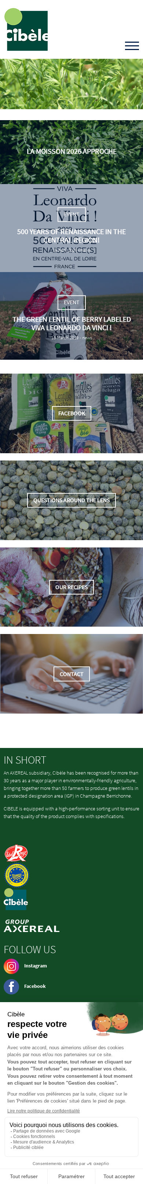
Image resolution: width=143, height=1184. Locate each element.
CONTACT (72, 674)
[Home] (26, 29)
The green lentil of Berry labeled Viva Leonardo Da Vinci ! (71, 323)
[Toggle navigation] (132, 46)
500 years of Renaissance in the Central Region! (71, 235)
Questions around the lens (71, 500)
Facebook (35, 986)
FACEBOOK (71, 413)
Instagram (35, 965)
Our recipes (71, 587)
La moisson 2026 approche (72, 151)
